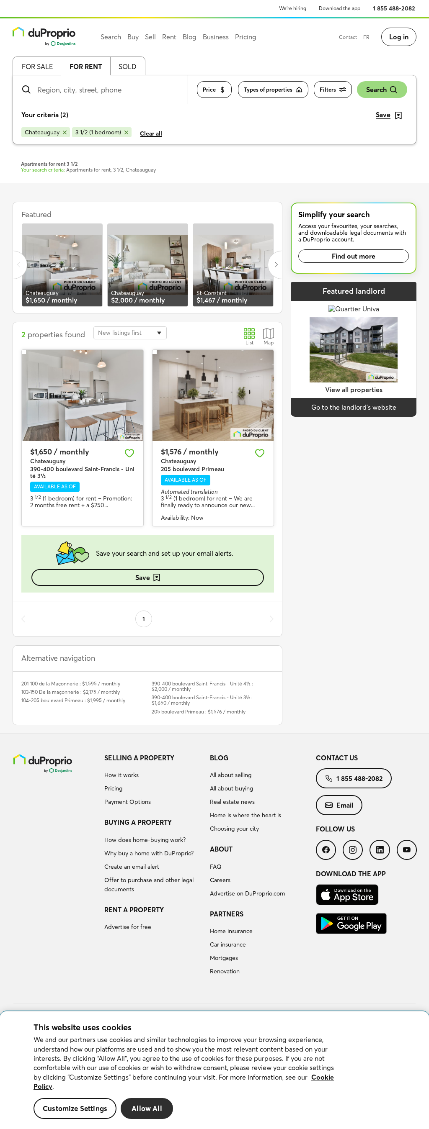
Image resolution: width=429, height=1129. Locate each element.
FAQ (216, 866)
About (221, 849)
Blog (219, 758)
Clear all (151, 133)
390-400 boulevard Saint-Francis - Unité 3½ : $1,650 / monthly (202, 700)
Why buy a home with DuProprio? (149, 853)
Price (209, 89)
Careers (220, 880)
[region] (214, 1070)
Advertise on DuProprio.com (247, 893)
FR (366, 37)
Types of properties (268, 89)
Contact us (337, 758)
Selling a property (139, 758)
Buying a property (138, 822)
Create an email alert (131, 866)
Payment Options (127, 802)
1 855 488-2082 (394, 8)
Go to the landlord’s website (353, 407)
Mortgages (224, 958)
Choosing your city (234, 828)
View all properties (353, 389)
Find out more (353, 256)
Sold (128, 66)
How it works (121, 775)
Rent (169, 37)
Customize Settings (75, 1108)
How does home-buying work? (145, 840)
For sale (37, 66)
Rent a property (134, 910)
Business (216, 37)
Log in (398, 37)
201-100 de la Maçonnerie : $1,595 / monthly (70, 683)
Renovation (225, 971)
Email (344, 805)
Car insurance (228, 944)
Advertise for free (127, 927)
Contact (348, 37)
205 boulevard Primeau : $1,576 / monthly (199, 711)
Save (142, 577)
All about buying (231, 788)
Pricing (113, 788)
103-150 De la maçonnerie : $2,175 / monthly (70, 692)
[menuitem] (154, 781)
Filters (328, 89)
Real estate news (232, 802)
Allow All (147, 1108)
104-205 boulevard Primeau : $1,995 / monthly (73, 700)
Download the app (339, 8)
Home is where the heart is (245, 815)
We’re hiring (292, 8)
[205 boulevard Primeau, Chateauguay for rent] (213, 395)
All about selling (230, 775)
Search (376, 89)
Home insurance (231, 931)
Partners (226, 914)
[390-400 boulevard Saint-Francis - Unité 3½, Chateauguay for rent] (82, 395)
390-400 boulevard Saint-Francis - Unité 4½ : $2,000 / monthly (202, 686)
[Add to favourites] (129, 453)
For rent (86, 66)
